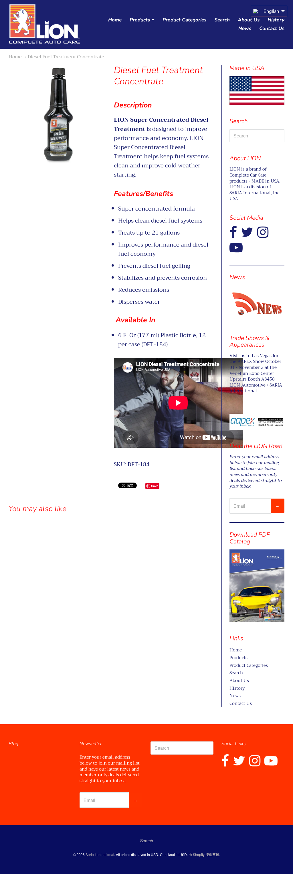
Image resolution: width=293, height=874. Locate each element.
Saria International (100, 854)
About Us (249, 20)
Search (222, 20)
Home (115, 20)
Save (154, 486)
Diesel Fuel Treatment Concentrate (66, 57)
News (244, 28)
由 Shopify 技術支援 (204, 854)
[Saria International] (44, 24)
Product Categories (184, 20)
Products (140, 20)
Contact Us (271, 28)
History (276, 20)
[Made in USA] (256, 303)
